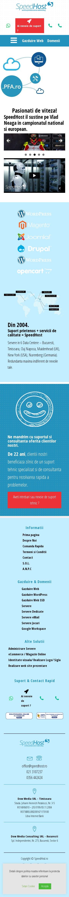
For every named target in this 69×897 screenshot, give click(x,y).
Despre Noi (30, 540)
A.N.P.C (27, 569)
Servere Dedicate (33, 611)
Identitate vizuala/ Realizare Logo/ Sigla (34, 660)
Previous (9, 141)
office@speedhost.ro (34, 766)
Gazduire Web (33, 40)
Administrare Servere (22, 649)
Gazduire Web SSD (33, 600)
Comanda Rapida (33, 546)
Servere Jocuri (30, 623)
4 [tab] (39, 155)
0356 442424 (34, 777)
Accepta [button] (44, 886)
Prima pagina (31, 535)
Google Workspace (34, 629)
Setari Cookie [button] (28, 886)
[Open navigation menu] (14, 41)
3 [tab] (35, 155)
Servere (26, 606)
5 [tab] (43, 155)
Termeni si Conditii (34, 552)
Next (60, 141)
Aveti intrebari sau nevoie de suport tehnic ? (34, 500)
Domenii (53, 40)
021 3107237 (34, 771)
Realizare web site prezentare (27, 666)
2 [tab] (30, 155)
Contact (28, 557)
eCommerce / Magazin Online (27, 654)
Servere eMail (30, 617)
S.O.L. (26, 563)
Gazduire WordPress (34, 594)
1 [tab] (26, 155)
